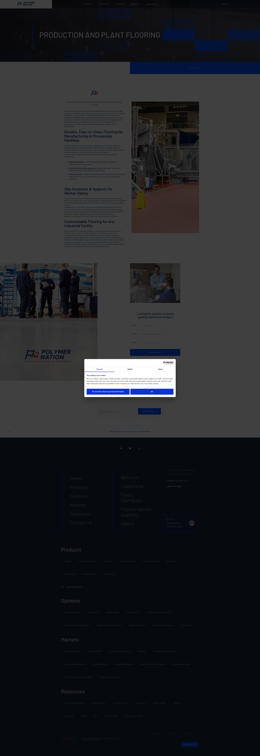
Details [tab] (130, 369)
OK (152, 391)
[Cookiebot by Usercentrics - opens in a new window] (164, 362)
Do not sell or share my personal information (108, 391)
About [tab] (160, 369)
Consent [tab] (99, 369)
